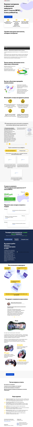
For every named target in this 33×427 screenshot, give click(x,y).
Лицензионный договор (7, 421)
